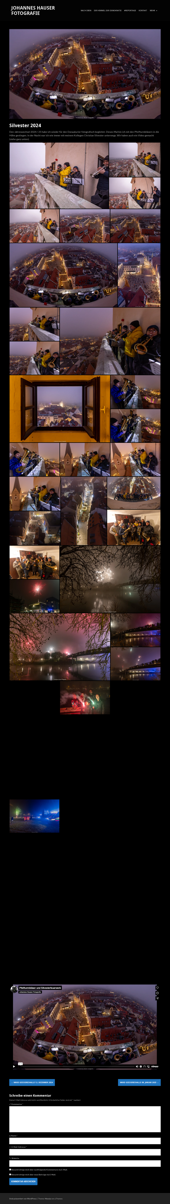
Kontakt (143, 10)
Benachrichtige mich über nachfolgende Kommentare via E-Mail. (39, 1170)
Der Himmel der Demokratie (108, 10)
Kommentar (17, 1104)
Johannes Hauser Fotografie (33, 10)
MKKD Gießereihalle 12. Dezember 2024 (32, 1082)
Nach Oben (86, 10)
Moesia (48, 1198)
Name (14, 1136)
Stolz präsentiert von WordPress (23, 1198)
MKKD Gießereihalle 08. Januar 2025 (139, 1082)
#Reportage (130, 10)
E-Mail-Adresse (19, 1147)
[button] (59, 175)
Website (15, 1158)
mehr (152, 10)
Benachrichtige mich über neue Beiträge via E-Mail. (33, 1174)
